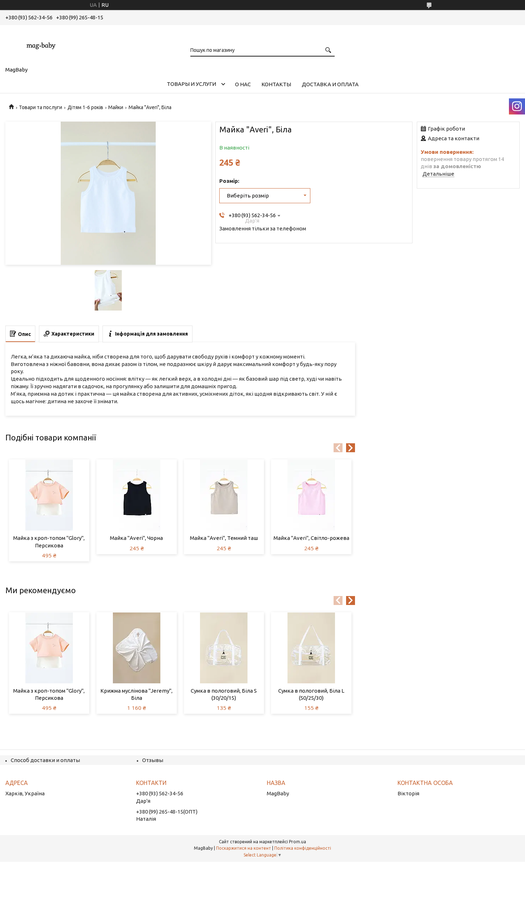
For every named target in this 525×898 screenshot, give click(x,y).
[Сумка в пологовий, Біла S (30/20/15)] (224, 648)
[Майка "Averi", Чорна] (136, 495)
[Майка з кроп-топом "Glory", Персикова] (49, 495)
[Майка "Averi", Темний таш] (224, 495)
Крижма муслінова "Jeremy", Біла (136, 694)
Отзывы (152, 760)
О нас (243, 84)
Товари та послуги (40, 107)
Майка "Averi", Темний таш (224, 538)
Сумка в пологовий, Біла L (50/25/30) (311, 694)
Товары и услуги (191, 84)
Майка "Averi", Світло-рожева (311, 538)
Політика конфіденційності (302, 848)
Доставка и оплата (330, 84)
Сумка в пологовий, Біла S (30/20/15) (224, 694)
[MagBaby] (41, 44)
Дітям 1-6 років (85, 107)
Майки (115, 107)
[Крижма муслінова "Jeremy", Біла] (136, 648)
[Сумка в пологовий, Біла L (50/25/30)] (311, 648)
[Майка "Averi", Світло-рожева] (311, 495)
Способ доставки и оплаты (45, 760)
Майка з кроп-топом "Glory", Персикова (49, 541)
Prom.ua (297, 841)
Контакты (276, 84)
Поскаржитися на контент (243, 848)
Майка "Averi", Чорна (136, 538)
